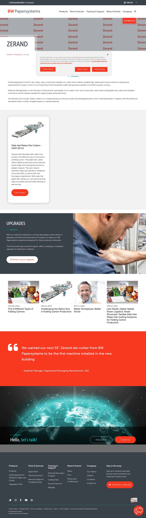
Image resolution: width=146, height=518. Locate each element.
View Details (20, 192)
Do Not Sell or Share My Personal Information (83, 509)
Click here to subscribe (121, 485)
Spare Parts (33, 472)
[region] (74, 63)
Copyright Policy (24, 509)
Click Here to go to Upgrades (22, 259)
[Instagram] (16, 500)
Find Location (101, 440)
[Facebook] (20, 500)
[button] (138, 510)
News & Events (113, 11)
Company (127, 11)
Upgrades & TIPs (15, 484)
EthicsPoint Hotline (16, 511)
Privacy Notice (13, 509)
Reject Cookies (82, 69)
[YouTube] (26, 500)
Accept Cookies (100, 69)
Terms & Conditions (36, 509)
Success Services (55, 484)
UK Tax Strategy (64, 509)
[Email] (10, 500)
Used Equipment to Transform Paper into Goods (17, 477)
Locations (91, 479)
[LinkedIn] (32, 500)
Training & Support (95, 11)
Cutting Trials (53, 480)
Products (63, 11)
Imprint (55, 509)
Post (69, 475)
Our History (91, 472)
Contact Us (129, 20)
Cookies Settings (47, 69)
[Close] (107, 54)
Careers (90, 475)
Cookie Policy (48, 509)
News (69, 471)
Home (9, 54)
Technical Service (35, 475)
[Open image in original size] (24, 11)
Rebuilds (51, 487)
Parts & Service (77, 11)
